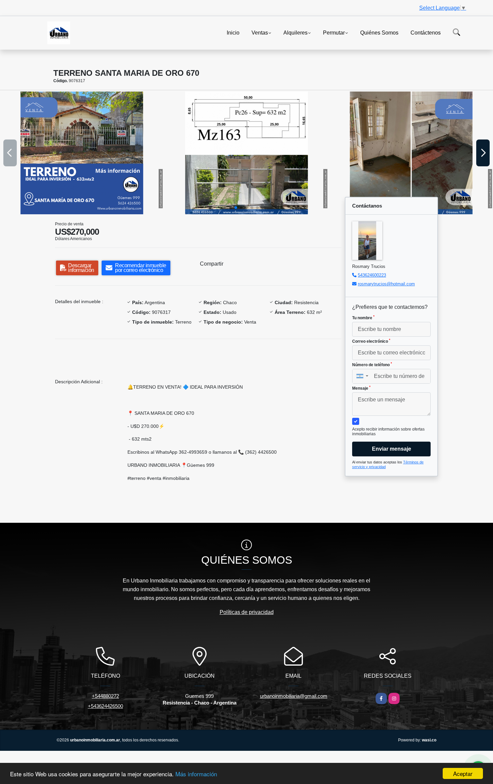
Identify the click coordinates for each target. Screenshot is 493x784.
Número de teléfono (372, 364)
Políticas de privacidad (247, 612)
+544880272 (105, 696)
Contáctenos (425, 32)
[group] (82, 153)
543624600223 (372, 275)
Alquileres (295, 32)
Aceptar (463, 773)
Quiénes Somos (379, 32)
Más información (196, 774)
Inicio (233, 32)
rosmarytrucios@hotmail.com (386, 283)
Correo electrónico (371, 341)
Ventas (260, 32)
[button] (235, 207)
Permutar (334, 32)
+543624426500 (105, 706)
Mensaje (361, 388)
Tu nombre (363, 317)
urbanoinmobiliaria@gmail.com (293, 696)
